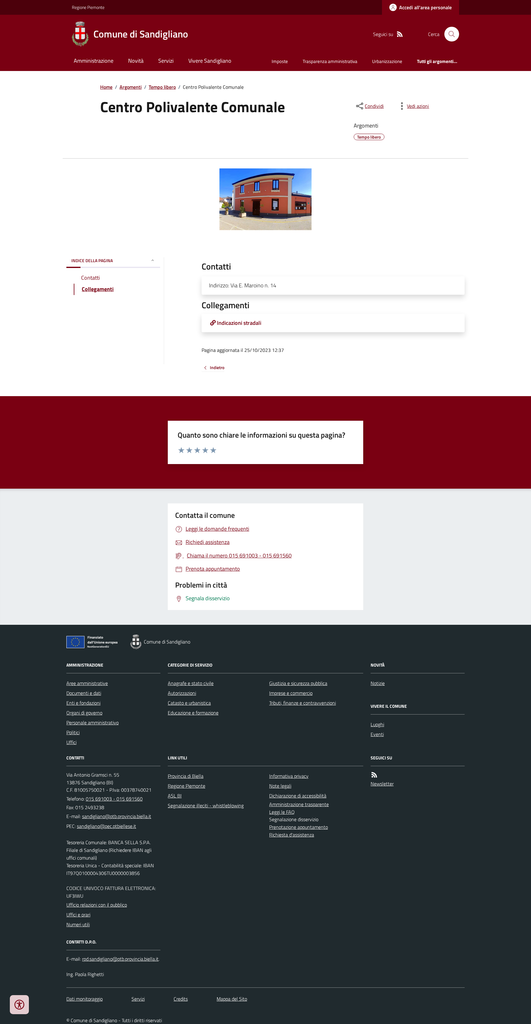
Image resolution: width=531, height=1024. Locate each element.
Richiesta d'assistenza (291, 834)
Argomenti (131, 87)
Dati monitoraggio (84, 998)
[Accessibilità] (19, 1005)
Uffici (71, 742)
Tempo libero (162, 87)
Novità (136, 61)
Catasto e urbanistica (189, 703)
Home (106, 87)
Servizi (166, 61)
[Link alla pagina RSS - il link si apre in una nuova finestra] (399, 34)
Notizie (378, 683)
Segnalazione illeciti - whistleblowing (206, 805)
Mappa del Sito (232, 998)
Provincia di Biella (185, 776)
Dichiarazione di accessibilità (297, 795)
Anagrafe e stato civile (191, 683)
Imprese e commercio (291, 693)
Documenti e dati (83, 693)
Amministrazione (93, 61)
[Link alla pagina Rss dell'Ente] (374, 775)
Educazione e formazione (193, 712)
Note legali (280, 786)
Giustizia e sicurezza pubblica (298, 683)
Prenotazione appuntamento (298, 827)
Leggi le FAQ (282, 812)
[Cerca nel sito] (449, 34)
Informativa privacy (289, 776)
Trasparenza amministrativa (330, 61)
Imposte (280, 61)
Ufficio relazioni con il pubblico (96, 904)
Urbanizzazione (387, 61)
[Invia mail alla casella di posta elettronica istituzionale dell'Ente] (116, 816)
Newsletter (382, 783)
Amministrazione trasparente (299, 804)
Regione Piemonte (88, 7)
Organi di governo (84, 712)
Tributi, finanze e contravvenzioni (302, 703)
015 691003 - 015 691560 (114, 798)
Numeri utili (78, 924)
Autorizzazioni (182, 693)
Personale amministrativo (92, 722)
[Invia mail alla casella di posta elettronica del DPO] (120, 959)
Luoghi (377, 724)
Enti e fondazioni (83, 703)
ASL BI (175, 795)
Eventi (377, 734)
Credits (181, 998)
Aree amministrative (87, 683)
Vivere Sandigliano (209, 61)
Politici (73, 732)
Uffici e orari (78, 914)
